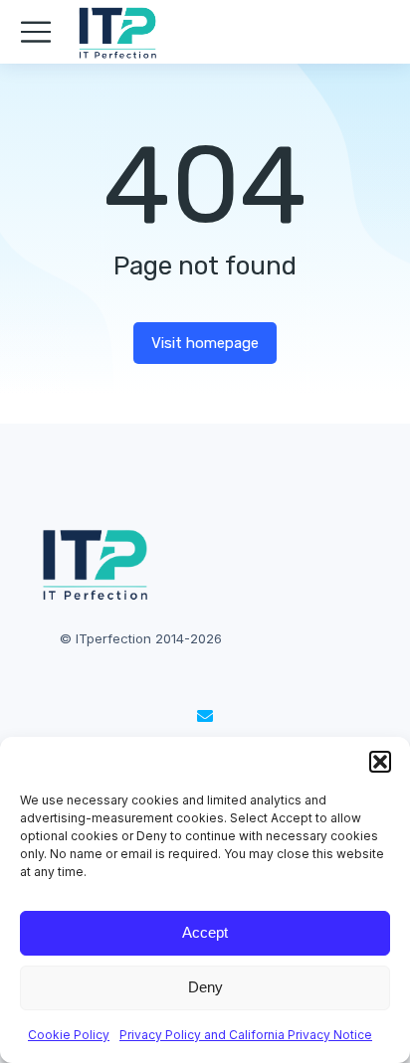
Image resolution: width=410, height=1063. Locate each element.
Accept (205, 932)
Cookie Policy (68, 1034)
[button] (380, 762)
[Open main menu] (36, 32)
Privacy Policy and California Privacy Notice (245, 1034)
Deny (205, 986)
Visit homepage (205, 343)
